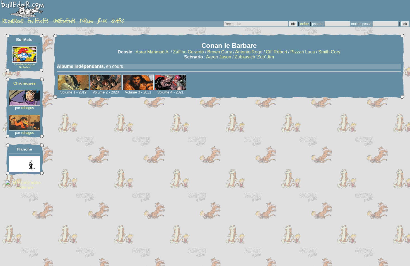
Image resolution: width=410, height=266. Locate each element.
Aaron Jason (218, 57)
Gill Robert (276, 52)
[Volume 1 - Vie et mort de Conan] (73, 88)
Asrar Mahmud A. (153, 52)
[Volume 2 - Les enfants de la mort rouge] (105, 88)
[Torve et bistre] (24, 170)
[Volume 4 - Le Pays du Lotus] (170, 88)
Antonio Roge (248, 52)
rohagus (27, 108)
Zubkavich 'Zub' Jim (254, 57)
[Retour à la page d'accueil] (23, 10)
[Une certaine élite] (24, 129)
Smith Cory (329, 52)
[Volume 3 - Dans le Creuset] (138, 88)
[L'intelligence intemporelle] (24, 104)
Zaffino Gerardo (188, 52)
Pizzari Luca (302, 52)
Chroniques (24, 83)
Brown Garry (219, 52)
